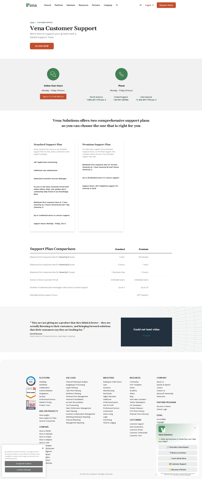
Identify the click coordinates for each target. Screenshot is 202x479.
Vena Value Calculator (138, 399)
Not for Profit (108, 405)
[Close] (42, 448)
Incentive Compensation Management (80, 414)
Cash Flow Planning (73, 390)
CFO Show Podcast (137, 411)
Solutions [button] (71, 5)
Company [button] (108, 5)
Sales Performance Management (78, 408)
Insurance (107, 388)
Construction (108, 411)
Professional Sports (110, 402)
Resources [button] (83, 5)
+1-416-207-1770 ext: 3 (146, 100)
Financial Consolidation (74, 399)
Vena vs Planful (45, 431)
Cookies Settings (24, 470)
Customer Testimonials (138, 433)
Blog (131, 396)
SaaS (105, 385)
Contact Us (161, 390)
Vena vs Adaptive (45, 440)
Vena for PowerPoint (47, 421)
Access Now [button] (42, 46)
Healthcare (107, 399)
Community (134, 382)
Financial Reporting (73, 420)
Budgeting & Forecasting (75, 385)
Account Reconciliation (74, 402)
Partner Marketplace (137, 402)
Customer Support (137, 424)
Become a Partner (164, 406)
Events (132, 388)
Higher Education (109, 396)
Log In (148, 5)
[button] (117, 5)
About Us (160, 382)
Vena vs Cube (44, 442)
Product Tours (44, 405)
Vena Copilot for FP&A (47, 418)
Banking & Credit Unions (112, 382)
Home (32, 22)
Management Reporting (75, 423)
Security (42, 396)
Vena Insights (44, 415)
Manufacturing (108, 390)
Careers (160, 388)
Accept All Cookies (23, 464)
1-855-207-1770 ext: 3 (96, 100)
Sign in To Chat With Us (53, 96)
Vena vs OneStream (46, 448)
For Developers (135, 405)
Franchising (107, 420)
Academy (133, 390)
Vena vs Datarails (45, 434)
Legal (105, 417)
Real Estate (107, 393)
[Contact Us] (141, 5)
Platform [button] (59, 5)
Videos (132, 393)
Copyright (160, 422)
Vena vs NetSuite (45, 463)
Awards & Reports (164, 385)
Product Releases (136, 408)
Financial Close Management (77, 396)
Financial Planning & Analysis (77, 382)
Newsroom (161, 396)
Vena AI (47, 5)
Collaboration (44, 388)
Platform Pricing (45, 402)
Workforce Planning (73, 393)
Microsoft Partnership (165, 393)
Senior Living (108, 414)
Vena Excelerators (136, 427)
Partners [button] (96, 5)
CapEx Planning (72, 388)
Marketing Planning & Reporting (78, 417)
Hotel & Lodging (109, 423)
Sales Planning (71, 411)
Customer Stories (136, 430)
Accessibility (161, 419)
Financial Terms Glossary (139, 414)
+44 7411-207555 (120, 100)
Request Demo (166, 5)
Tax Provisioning (72, 405)
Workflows (43, 385)
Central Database (45, 390)
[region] (24, 461)
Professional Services (47, 399)
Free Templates (136, 385)
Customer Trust (136, 435)
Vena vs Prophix (45, 437)
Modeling (42, 382)
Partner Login (162, 409)
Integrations (43, 393)
